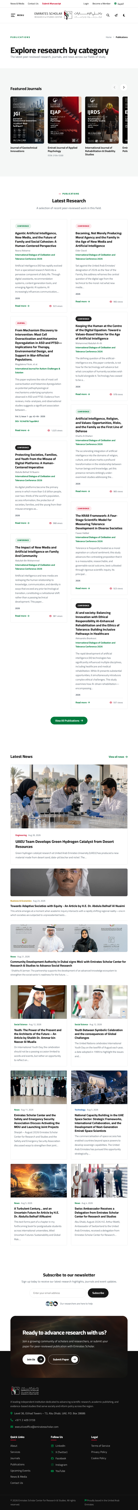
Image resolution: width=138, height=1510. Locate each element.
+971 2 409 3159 (25, 1420)
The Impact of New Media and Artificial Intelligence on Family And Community (37, 551)
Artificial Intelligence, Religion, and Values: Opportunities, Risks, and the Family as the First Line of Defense (99, 424)
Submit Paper (61, 1359)
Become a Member (102, 3)
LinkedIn (60, 1446)
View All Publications (67, 720)
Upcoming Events (20, 1470)
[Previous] (114, 87)
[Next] (124, 87)
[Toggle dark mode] (124, 15)
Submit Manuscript (51, 3)
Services (15, 1451)
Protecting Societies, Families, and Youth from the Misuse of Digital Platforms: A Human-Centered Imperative (36, 461)
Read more (20, 306)
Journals (15, 1458)
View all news (116, 756)
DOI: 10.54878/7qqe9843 (27, 421)
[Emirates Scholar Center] (68, 15)
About (13, 1445)
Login (86, 3)
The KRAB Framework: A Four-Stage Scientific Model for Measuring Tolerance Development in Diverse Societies (99, 522)
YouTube (60, 1471)
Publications (17, 1464)
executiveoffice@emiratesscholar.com (36, 1427)
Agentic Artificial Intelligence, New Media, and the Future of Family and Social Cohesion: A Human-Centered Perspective (36, 239)
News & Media (17, 3)
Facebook (61, 1458)
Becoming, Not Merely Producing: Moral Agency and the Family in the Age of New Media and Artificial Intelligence (99, 239)
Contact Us (33, 3)
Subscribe (98, 1292)
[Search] (108, 15)
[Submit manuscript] (115, 15)
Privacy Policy (99, 1451)
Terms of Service (100, 1445)
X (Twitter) (61, 1452)
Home (109, 37)
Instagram (61, 1464)
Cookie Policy (98, 1458)
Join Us (31, 1359)
